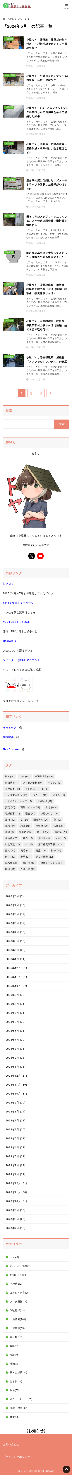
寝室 (30, 813)
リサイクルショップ (18, 801)
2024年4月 (15, 1147)
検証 (15, 1354)
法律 (58, 825)
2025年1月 (15, 1066)
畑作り (44, 838)
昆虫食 (42, 825)
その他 (16, 1283)
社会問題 (12, 844)
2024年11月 (16, 1084)
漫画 (14, 1363)
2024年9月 (15, 1102)
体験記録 (44, 801)
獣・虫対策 (18, 1372)
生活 (15, 1390)
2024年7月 (15, 1120)
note (24, 776)
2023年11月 (16, 1192)
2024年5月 (15, 1138)
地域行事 (12, 813)
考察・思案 (18, 1408)
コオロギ (12, 788)
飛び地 (29, 862)
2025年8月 (15, 1004)
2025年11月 (16, 977)
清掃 (9, 832)
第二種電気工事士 (50, 844)
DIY (9, 776)
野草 (25, 856)
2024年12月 (16, 1075)
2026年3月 (15, 941)
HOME (10, 18)
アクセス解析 (32, 782)
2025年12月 (16, 968)
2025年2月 (15, 1057)
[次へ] (50, 393)
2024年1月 (15, 1174)
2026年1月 (15, 959)
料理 (25, 825)
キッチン (54, 782)
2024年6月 (15, 1129)
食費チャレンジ (51, 862)
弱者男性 (40, 819)
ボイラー (39, 795)
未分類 (16, 1337)
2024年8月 (15, 1111)
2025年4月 (15, 1039)
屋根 (10, 819)
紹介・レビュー (21, 1399)
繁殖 (25, 850)
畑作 (28, 838)
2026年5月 (15, 923)
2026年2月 (15, 950)
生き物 (16, 1381)
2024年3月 (15, 1156)
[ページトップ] (66, 1469)
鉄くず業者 (44, 856)
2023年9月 (15, 1210)
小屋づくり (49, 813)
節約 (10, 850)
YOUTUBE (44, 776)
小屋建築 (17, 1328)
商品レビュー (30, 807)
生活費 (11, 838)
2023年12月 (16, 1183)
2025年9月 (15, 995)
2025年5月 (15, 1030)
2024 (21, 18)
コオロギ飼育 (20, 1292)
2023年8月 (15, 1219)
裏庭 (41, 850)
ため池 (11, 782)
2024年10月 (16, 1093)
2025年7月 (15, 1013)
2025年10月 (16, 986)
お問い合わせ (11, 1444)
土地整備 (18, 1319)
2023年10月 (16, 1201)
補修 (56, 850)
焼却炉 (25, 832)
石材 (61, 838)
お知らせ (18, 1275)
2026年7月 (15, 905)
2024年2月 (15, 1165)
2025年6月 (15, 1022)
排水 (10, 825)
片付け (43, 832)
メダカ (59, 795)
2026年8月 (15, 896)
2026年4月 (15, 932)
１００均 (27, 869)
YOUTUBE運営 (20, 1266)
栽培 (15, 1346)
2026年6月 (15, 914)
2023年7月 (15, 1228)
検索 (9, 410)
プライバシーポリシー (16, 1456)
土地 (50, 807)
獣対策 (61, 832)
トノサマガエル (16, 795)
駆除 (10, 869)
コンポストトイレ (36, 788)
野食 (15, 1417)
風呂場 (11, 862)
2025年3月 (15, 1048)
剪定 (10, 807)
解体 (10, 856)
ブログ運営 (18, 1301)
